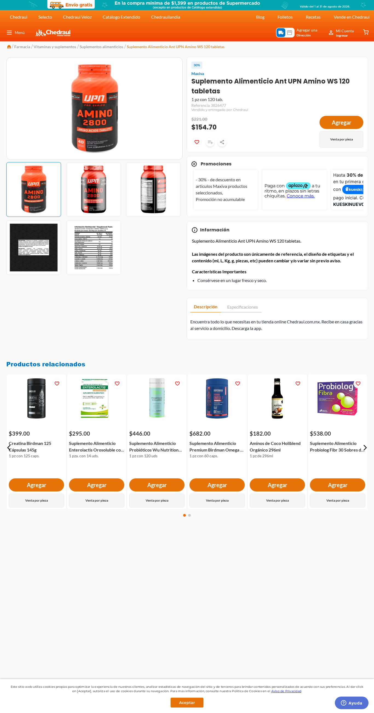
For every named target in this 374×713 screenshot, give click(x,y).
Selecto (45, 16)
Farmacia (22, 46)
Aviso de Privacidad (286, 691)
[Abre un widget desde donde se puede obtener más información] (352, 703)
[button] (9, 447)
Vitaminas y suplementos (55, 46)
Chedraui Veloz (77, 16)
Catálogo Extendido (121, 16)
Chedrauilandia (165, 16)
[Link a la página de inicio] (9, 47)
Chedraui (18, 16)
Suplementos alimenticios (101, 46)
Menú (20, 32)
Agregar (341, 122)
